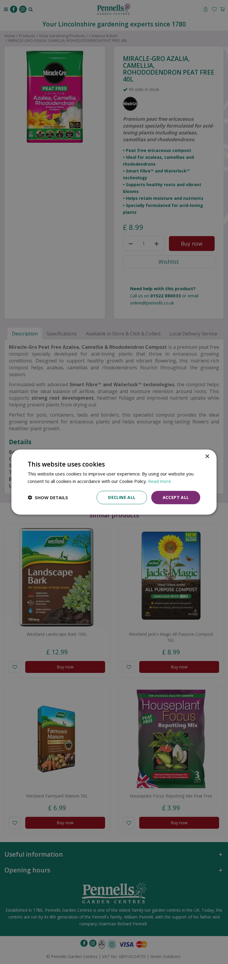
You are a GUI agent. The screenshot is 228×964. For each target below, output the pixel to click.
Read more (159, 481)
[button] (48, 497)
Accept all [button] (176, 497)
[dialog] (113, 482)
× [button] (207, 456)
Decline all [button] (121, 497)
